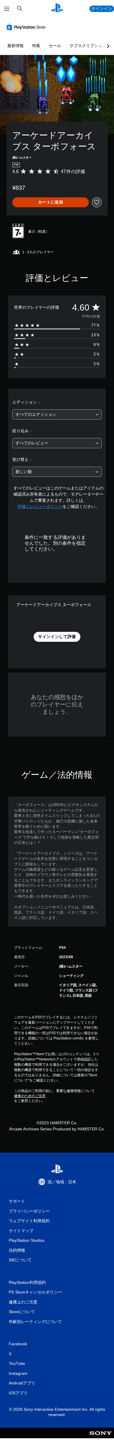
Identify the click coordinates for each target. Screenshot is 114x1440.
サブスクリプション (88, 45)
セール (55, 45)
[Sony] (100, 1437)
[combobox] (57, 414)
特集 (36, 45)
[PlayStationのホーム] (57, 9)
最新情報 (15, 45)
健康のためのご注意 (30, 1096)
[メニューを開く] (6, 9)
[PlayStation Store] (27, 27)
